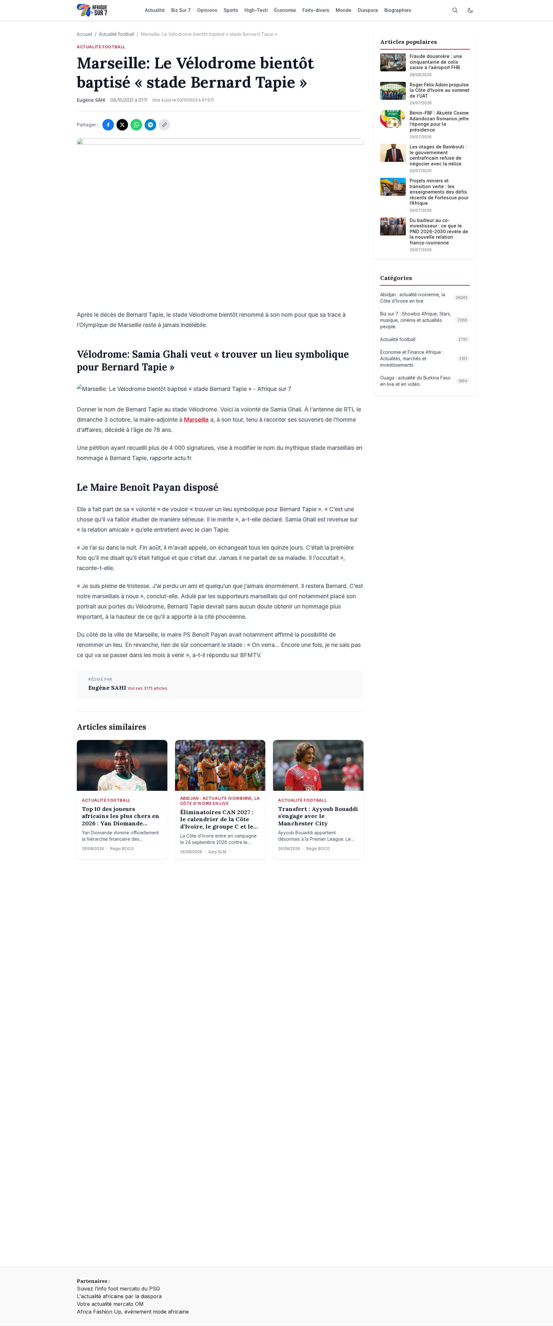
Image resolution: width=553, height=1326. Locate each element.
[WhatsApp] (136, 125)
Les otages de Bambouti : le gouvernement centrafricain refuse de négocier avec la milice (438, 155)
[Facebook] (108, 125)
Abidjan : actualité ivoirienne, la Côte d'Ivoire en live (220, 801)
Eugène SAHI (108, 687)
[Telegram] (150, 125)
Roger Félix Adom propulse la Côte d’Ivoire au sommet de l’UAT (439, 90)
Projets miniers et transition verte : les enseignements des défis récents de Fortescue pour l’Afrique (439, 192)
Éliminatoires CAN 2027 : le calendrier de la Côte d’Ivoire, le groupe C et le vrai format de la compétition (216, 819)
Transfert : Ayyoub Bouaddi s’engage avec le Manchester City (318, 816)
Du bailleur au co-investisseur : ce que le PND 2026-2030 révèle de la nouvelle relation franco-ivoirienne (439, 231)
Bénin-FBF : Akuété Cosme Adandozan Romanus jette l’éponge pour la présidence (439, 121)
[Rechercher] (455, 10)
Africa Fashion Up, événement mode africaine (133, 1311)
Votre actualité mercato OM (110, 1304)
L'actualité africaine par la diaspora (119, 1296)
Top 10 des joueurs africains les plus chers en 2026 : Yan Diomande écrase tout (120, 816)
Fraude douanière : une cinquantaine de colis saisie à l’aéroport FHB (436, 61)
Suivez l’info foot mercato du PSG (118, 1288)
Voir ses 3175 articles (147, 688)
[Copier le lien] (164, 125)
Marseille (196, 419)
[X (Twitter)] (122, 125)
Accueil (84, 34)
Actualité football (116, 34)
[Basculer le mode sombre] (470, 10)
